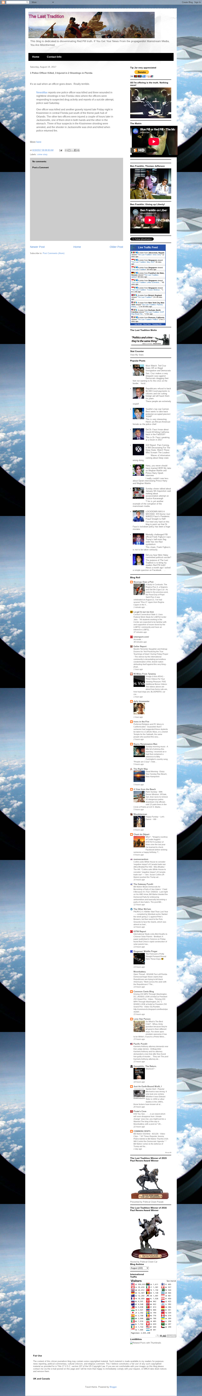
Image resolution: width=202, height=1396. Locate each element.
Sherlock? (150, 1069)
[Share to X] (72, 150)
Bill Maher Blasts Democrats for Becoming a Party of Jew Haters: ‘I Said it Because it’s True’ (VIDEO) (150, 889)
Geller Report (140, 646)
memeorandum (141, 859)
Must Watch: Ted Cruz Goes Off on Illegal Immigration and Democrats (158, 368)
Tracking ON (156, 324)
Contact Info (54, 56)
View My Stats (137, 355)
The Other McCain (142, 909)
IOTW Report (140, 931)
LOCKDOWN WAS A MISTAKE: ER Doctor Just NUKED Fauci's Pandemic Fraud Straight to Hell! (158, 515)
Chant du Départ (141, 834)
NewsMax (42, 92)
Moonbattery (140, 971)
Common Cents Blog (144, 991)
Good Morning (152, 771)
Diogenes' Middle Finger (145, 951)
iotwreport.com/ (141, 637)
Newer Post (37, 246)
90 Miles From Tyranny (145, 674)
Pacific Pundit (140, 1044)
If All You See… (140, 1114)
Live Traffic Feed (148, 247)
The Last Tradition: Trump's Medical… (146, 290)
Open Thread (139, 974)
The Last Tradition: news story (149, 255)
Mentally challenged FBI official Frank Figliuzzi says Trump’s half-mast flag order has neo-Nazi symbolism (158, 539)
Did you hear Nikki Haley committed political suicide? (158, 556)
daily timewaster (141, 701)
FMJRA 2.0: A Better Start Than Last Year (151, 912)
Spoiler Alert (151, 1089)
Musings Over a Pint (143, 582)
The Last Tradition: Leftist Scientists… (146, 282)
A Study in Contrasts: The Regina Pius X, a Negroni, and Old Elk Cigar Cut (157, 587)
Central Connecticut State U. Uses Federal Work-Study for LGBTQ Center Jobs (150, 617)
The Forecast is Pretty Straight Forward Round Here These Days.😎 (156, 956)
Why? (148, 837)
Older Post (116, 246)
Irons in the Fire (141, 721)
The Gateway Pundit (143, 884)
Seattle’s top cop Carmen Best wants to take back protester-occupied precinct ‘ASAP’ (158, 413)
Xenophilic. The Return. (145, 1066)
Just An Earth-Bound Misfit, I (148, 1086)
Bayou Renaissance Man (145, 744)
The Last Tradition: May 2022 (143, 262)
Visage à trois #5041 (155, 676)
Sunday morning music (156, 747)
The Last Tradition (139, 269)
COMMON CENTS (142, 1131)
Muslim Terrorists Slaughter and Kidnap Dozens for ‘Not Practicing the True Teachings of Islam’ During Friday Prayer (151, 651)
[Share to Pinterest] (78, 150)
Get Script (138, 324)
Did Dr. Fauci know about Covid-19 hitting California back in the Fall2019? (157, 432)
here (38, 142)
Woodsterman (140, 814)
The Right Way (141, 769)
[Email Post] (60, 150)
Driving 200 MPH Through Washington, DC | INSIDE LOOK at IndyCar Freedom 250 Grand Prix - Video (150, 996)
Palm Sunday (152, 792)
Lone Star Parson (142, 1019)
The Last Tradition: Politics (148, 319)
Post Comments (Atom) (53, 253)
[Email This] (66, 150)
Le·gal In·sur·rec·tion (144, 612)
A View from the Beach (145, 789)
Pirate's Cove (140, 1111)
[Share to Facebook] (75, 150)
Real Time (147, 324)
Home (35, 56)
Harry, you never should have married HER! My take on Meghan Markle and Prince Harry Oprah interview (158, 470)
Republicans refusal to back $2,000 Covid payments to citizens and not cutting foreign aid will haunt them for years (158, 393)
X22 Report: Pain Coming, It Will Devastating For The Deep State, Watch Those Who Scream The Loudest (158, 449)
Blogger (113, 1387)
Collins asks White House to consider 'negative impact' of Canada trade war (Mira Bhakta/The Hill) (150, 864)
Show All (168, 1152)
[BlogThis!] (69, 150)
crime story (42, 154)
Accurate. (138, 639)
